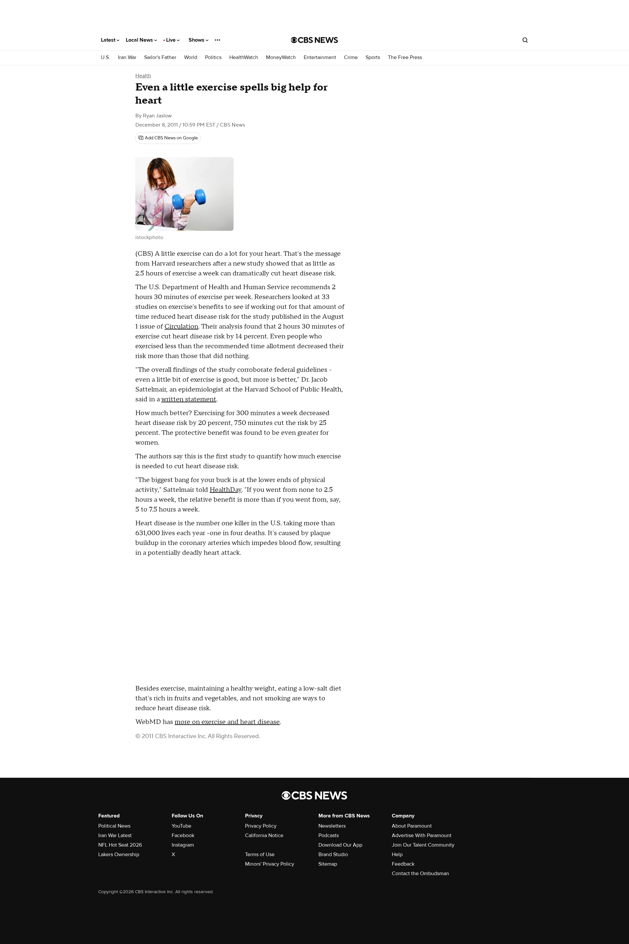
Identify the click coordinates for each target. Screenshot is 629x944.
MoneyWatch (281, 57)
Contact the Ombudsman (420, 873)
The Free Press (405, 57)
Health (143, 75)
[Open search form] (525, 40)
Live (171, 40)
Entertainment (320, 57)
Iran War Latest (115, 835)
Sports (373, 57)
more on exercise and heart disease (227, 722)
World (190, 57)
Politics (213, 57)
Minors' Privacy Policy (269, 864)
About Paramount (412, 826)
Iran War (127, 57)
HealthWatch (243, 57)
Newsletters (332, 826)
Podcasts (328, 835)
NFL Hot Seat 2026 (120, 845)
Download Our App (340, 845)
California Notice (264, 835)
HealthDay (225, 490)
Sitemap (327, 864)
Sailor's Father (160, 57)
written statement (188, 399)
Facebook (183, 835)
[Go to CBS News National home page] (314, 40)
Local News (140, 40)
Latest (109, 40)
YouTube (181, 826)
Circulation (181, 326)
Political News (114, 826)
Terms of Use (260, 854)
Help (397, 854)
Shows (197, 40)
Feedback (403, 864)
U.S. (105, 57)
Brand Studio (333, 854)
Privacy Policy (260, 826)
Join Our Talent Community (423, 845)
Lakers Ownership (118, 854)
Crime (351, 57)
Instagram (183, 845)
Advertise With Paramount (421, 835)
